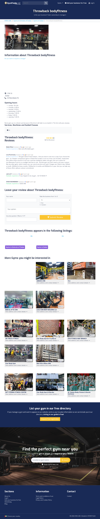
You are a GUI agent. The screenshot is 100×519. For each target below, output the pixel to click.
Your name (9, 196)
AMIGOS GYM (41, 281)
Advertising (8, 502)
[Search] (46, 3)
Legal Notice (39, 498)
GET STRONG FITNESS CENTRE (15, 392)
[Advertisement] (73, 38)
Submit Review (56, 217)
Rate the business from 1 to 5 (49, 196)
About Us (7, 496)
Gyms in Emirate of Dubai (22, 21)
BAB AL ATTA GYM (11, 310)
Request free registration (50, 419)
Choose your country (13, 516)
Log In (92, 3)
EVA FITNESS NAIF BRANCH (77, 339)
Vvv (69, 281)
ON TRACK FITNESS (12, 339)
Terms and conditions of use (44, 496)
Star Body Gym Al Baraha (45, 392)
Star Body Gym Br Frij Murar (46, 339)
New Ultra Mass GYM (44, 363)
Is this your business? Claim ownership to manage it (50, 15)
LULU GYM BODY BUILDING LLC (47, 310)
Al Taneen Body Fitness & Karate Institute (79, 393)
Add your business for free (76, 3)
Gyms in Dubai (38, 21)
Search (66, 460)
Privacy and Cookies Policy (44, 500)
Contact (69, 496)
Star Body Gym (10, 363)
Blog (6, 504)
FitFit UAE (8, 21)
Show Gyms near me (50, 464)
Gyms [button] (60, 3)
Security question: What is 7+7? (15, 216)
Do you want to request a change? (15, 58)
